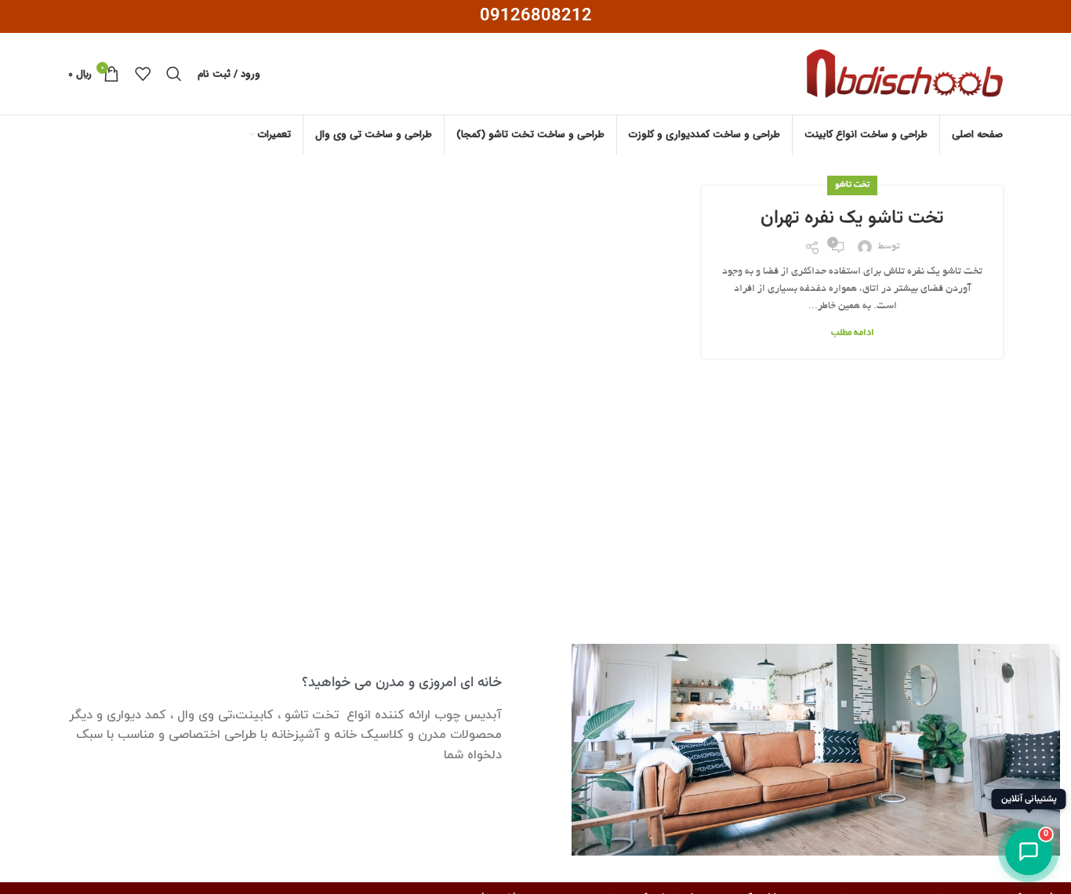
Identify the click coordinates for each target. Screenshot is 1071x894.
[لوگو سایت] (905, 76)
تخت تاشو (852, 185)
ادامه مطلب (852, 333)
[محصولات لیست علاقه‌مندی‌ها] (142, 73)
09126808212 (536, 16)
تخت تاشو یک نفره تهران (852, 218)
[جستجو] (174, 73)
